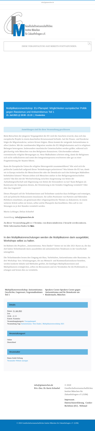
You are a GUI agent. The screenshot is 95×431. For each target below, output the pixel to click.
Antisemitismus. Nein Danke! (31, 324)
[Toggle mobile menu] (90, 13)
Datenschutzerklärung (74, 403)
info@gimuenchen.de (47, 2)
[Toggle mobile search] (86, 13)
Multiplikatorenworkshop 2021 (53, 324)
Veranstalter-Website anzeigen (17, 361)
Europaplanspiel (30, 321)
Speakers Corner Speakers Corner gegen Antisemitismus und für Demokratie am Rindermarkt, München (62, 292)
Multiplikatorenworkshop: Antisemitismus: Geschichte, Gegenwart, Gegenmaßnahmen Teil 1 (24, 292)
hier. (32, 226)
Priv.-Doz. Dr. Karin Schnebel (47, 388)
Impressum (69, 399)
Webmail (83, 406)
